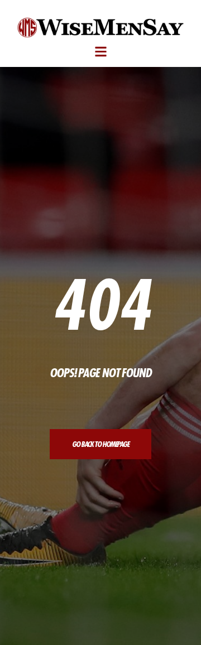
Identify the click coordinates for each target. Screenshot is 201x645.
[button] (101, 52)
